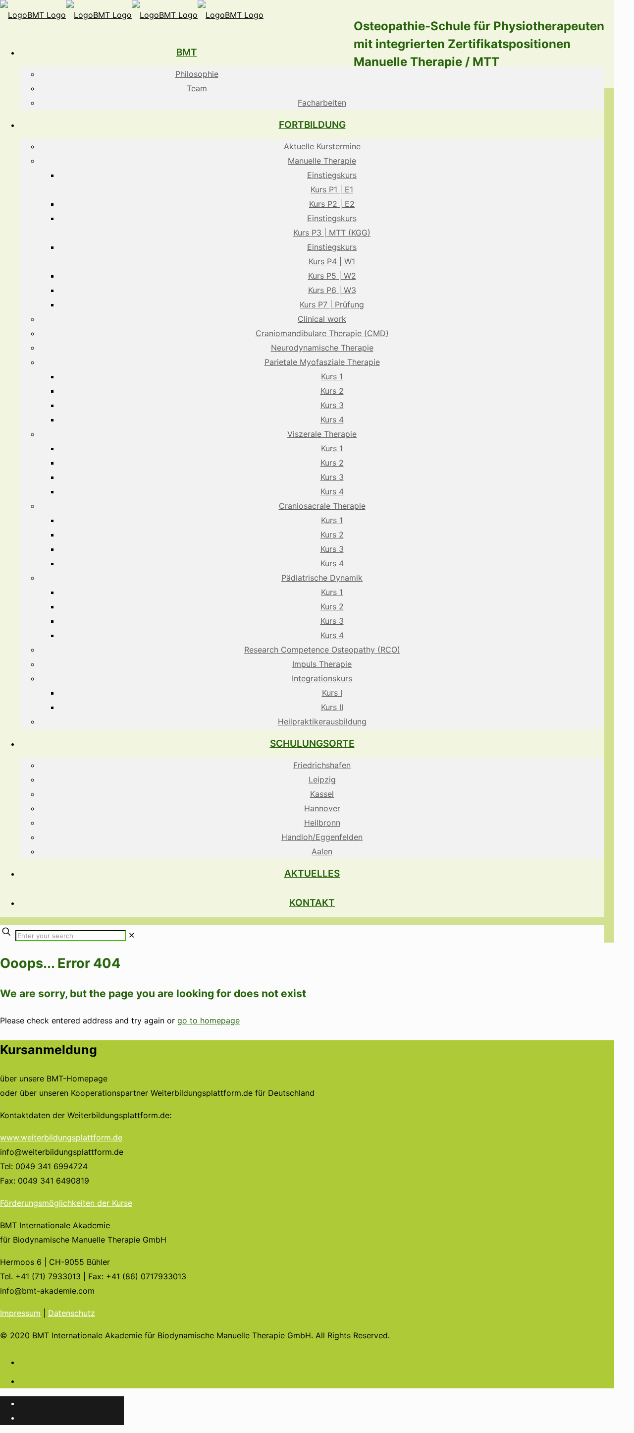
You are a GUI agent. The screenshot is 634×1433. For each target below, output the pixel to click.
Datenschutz (71, 1313)
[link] (131, 935)
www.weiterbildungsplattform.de (61, 1137)
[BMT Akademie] (132, 14)
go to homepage (208, 1020)
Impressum (20, 1313)
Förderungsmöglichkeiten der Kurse (66, 1203)
